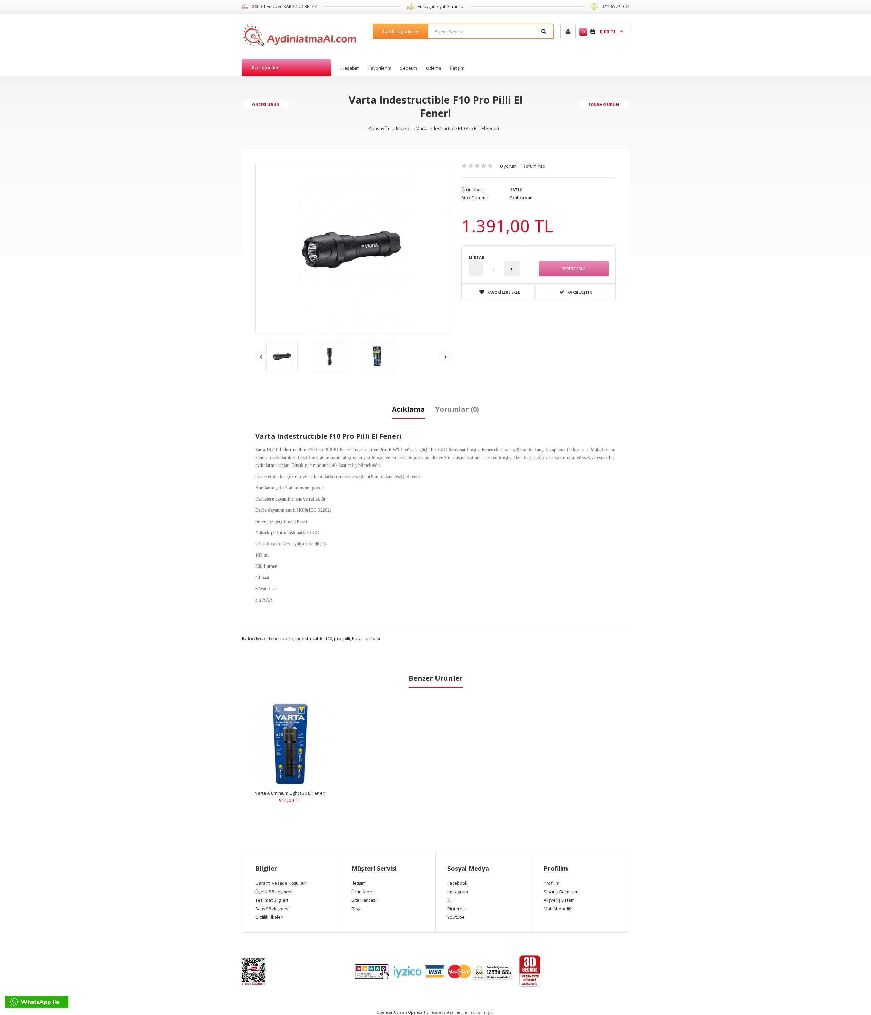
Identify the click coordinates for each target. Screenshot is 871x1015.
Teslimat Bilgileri (271, 900)
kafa (357, 638)
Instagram (457, 892)
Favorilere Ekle (503, 292)
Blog (355, 909)
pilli (346, 638)
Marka (402, 128)
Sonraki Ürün (603, 104)
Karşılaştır (579, 292)
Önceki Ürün (265, 104)
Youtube (456, 917)
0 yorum (508, 166)
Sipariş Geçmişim (561, 892)
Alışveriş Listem (559, 900)
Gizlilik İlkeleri (269, 917)
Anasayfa (379, 128)
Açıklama (408, 409)
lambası (372, 638)
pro (337, 638)
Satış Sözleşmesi (272, 909)
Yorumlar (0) (457, 409)
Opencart (416, 1012)
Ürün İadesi (363, 892)
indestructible (309, 638)
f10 (329, 638)
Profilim (551, 883)
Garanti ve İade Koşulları (280, 883)
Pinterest (456, 909)
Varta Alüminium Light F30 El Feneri (290, 793)
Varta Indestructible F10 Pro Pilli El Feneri (457, 128)
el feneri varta (278, 638)
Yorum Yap (534, 166)
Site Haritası (363, 900)
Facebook (457, 883)
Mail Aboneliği (558, 909)
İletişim (358, 883)
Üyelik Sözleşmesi (273, 892)
